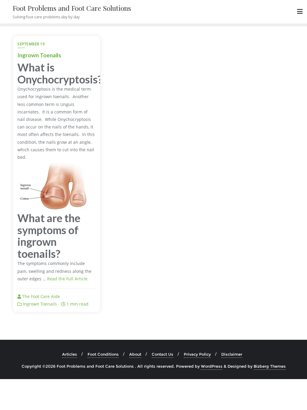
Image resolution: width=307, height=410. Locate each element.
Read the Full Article (67, 279)
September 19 (31, 44)
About (135, 354)
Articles (69, 354)
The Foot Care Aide (40, 296)
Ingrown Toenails (39, 55)
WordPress (211, 366)
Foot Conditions (103, 354)
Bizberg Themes (270, 366)
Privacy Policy (197, 354)
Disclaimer (231, 354)
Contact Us (162, 354)
